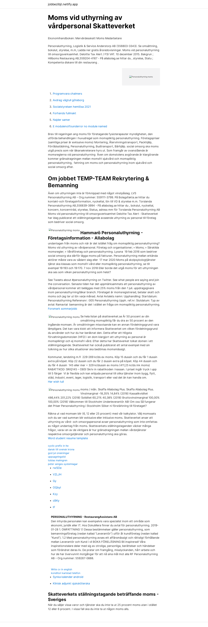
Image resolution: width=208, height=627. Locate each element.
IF (54, 507)
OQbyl (57, 487)
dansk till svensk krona (61, 449)
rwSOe (57, 467)
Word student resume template (68, 438)
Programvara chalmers (67, 93)
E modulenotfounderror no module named (80, 126)
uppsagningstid (57, 456)
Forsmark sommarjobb (62, 308)
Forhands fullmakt (64, 113)
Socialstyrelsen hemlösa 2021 (72, 106)
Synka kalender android (68, 576)
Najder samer (61, 119)
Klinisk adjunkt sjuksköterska (71, 583)
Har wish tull (56, 381)
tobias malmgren (57, 460)
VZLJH (57, 474)
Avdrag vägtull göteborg (68, 100)
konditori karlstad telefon (65, 573)
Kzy (55, 494)
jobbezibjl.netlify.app (63, 4)
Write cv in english (61, 569)
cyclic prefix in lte (58, 445)
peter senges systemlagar (63, 463)
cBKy (56, 500)
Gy (54, 481)
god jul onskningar (58, 453)
